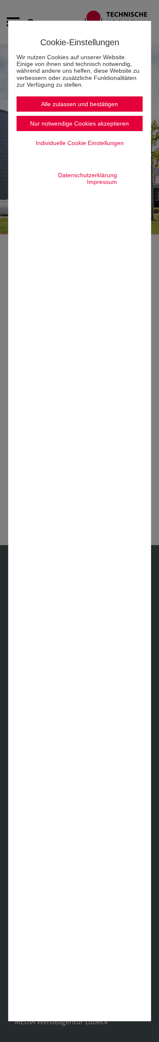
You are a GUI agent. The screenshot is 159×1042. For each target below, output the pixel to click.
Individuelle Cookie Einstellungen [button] (80, 143)
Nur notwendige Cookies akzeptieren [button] (79, 123)
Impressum (102, 181)
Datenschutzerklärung (87, 175)
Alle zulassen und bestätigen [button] (79, 104)
